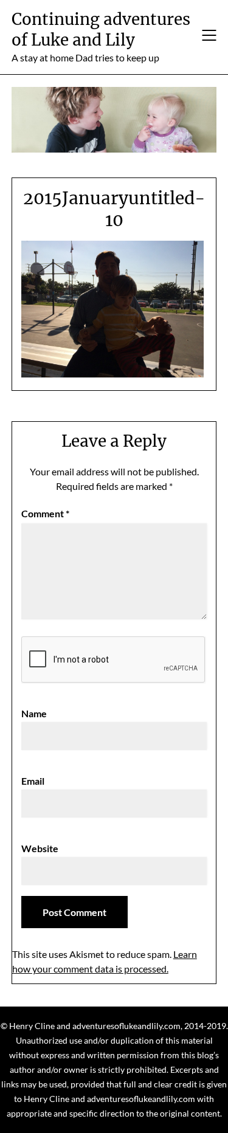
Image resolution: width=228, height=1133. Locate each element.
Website (39, 848)
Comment (45, 513)
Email (32, 781)
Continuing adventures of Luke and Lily (101, 29)
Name (34, 713)
